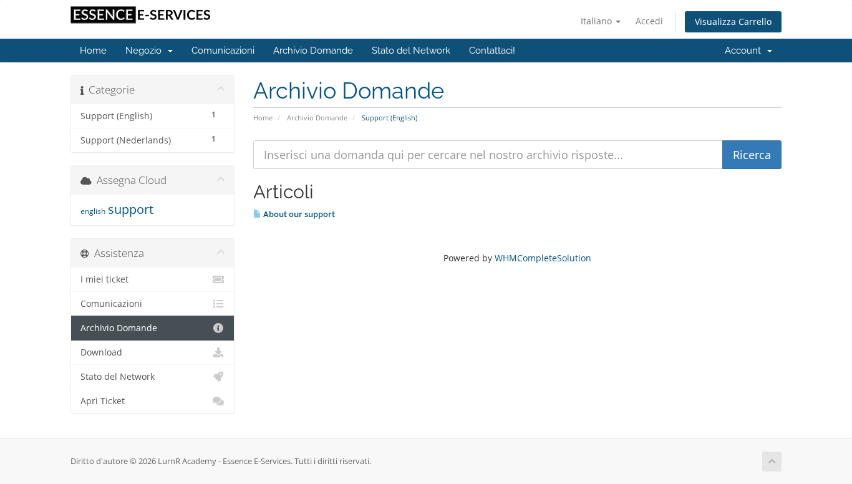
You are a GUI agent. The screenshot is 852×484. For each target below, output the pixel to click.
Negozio (146, 50)
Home (93, 50)
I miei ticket (104, 279)
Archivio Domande (313, 50)
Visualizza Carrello (733, 21)
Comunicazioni (222, 50)
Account (745, 50)
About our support (298, 214)
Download (101, 352)
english (92, 211)
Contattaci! (492, 50)
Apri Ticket (102, 401)
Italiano (597, 21)
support (130, 209)
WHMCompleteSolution (543, 258)
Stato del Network (411, 50)
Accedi (649, 21)
